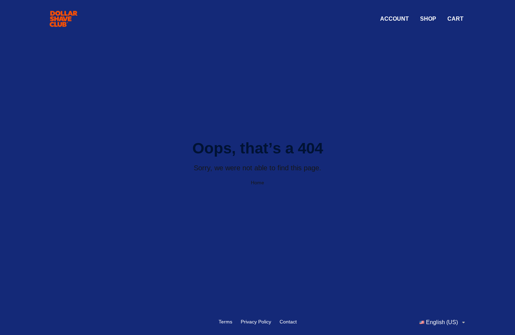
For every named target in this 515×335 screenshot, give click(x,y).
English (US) (442, 322)
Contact (288, 321)
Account (394, 19)
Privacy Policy (256, 321)
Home (257, 182)
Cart (455, 19)
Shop (428, 19)
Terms (225, 321)
